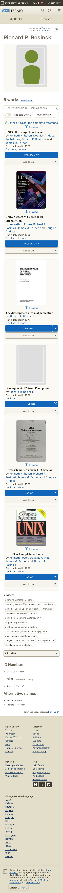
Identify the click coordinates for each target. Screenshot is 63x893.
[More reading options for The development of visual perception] (55, 335)
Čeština (9, 803)
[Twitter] (42, 784)
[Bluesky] (35, 784)
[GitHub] (49, 784)
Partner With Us (13, 737)
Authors (37, 737)
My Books (15, 19)
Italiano (9, 828)
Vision (8, 730)
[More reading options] (55, 328)
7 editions (11, 149)
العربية (8, 800)
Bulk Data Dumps (14, 772)
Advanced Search (41, 748)
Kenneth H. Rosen (21, 135)
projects (13, 880)
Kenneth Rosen (19, 557)
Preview (33, 127)
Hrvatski (9, 824)
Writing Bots (11, 776)
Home (35, 730)
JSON (56, 712)
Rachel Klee (13, 139)
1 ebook (21, 149)
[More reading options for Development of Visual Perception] (55, 411)
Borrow (29, 328)
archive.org (15, 882)
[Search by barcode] (50, 10)
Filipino (9, 856)
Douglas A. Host (43, 135)
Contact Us (38, 769)
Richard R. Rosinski (34, 139)
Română (9, 839)
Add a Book (39, 776)
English (9, 810)
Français (9, 817)
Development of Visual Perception (27, 388)
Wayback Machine (39, 880)
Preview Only (31, 154)
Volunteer (10, 733)
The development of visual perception (29, 313)
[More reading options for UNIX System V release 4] (55, 250)
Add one (19, 686)
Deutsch (9, 807)
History (48, 30)
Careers (9, 741)
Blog (7, 744)
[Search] (42, 10)
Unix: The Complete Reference (25, 554)
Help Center (39, 765)
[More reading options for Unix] (55, 584)
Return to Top (40, 751)
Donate (38, 3)
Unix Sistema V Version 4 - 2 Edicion (29, 470)
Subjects (37, 741)
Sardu (8, 842)
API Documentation (15, 769)
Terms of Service (14, 748)
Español (9, 814)
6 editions (11, 238)
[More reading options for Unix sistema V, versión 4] (55, 500)
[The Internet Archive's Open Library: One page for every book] (14, 10)
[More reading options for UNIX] (55, 162)
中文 (7, 853)
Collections (38, 744)
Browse (45, 19)
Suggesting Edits (41, 772)
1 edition (10, 398)
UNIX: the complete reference (25, 132)
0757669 (22, 887)
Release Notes (40, 779)
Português (10, 835)
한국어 (8, 831)
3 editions (11, 323)
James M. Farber (16, 142)
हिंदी (7, 821)
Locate (31, 403)
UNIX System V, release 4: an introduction (24, 218)
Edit (56, 29)
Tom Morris (46, 28)
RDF (50, 712)
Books (36, 733)
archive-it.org (33, 882)
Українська (11, 849)
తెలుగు (8, 846)
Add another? (27, 100)
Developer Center (14, 765)
